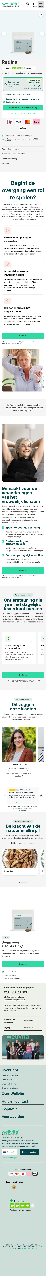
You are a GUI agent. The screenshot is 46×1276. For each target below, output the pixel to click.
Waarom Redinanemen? (10, 149)
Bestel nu (23, 336)
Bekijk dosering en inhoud (22, 843)
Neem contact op (29, 1152)
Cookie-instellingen (9, 1158)
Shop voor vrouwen (10, 1076)
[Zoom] (41, 14)
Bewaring (5, 163)
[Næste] (42, 33)
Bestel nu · (23, 108)
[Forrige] (3, 33)
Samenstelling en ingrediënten (13, 154)
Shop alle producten (10, 1088)
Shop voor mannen (10, 1080)
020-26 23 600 (16, 992)
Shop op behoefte (9, 1084)
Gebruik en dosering (9, 159)
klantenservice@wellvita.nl (14, 1000)
